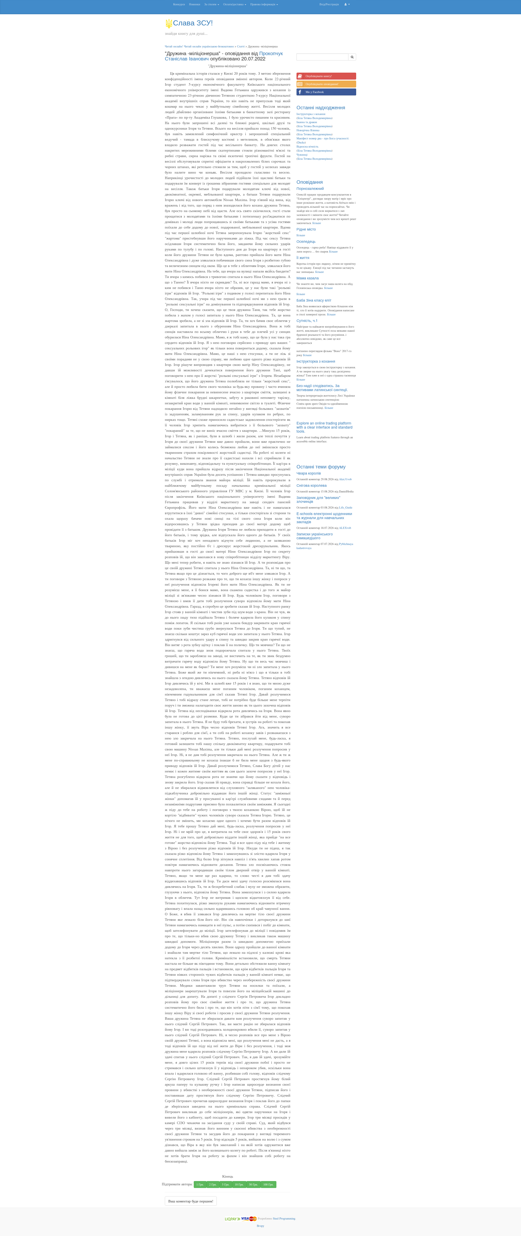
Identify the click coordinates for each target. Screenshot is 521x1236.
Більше (316, 223)
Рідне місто (306, 229)
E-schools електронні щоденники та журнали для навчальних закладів (324, 517)
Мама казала (308, 277)
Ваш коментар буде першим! (190, 1201)
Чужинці (302, 154)
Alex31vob (345, 479)
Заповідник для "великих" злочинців (318, 499)
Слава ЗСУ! (193, 22)
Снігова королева (312, 485)
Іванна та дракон (307, 122)
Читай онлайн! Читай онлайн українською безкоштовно (199, 46)
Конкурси (179, 4)
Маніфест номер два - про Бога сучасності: (323, 138)
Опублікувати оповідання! (322, 84)
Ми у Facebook (315, 92)
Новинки (194, 4)
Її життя (303, 257)
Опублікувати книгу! (319, 76)
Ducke (301, 142)
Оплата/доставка (233, 4)
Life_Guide (345, 507)
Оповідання (310, 181)
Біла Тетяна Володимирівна (315, 118)
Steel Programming (284, 1219)
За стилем (210, 4)
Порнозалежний (310, 188)
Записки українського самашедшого (315, 535)
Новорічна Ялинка (308, 130)
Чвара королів (309, 473)
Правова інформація (263, 4)
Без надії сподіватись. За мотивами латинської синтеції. (322, 387)
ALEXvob (345, 528)
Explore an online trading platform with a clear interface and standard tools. (324, 427)
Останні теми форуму (321, 466)
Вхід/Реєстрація (329, 4)
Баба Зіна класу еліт (314, 300)
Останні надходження (321, 107)
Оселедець (306, 241)
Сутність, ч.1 (307, 320)
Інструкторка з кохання (311, 114)
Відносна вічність (307, 146)
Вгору (260, 1226)
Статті (241, 46)
